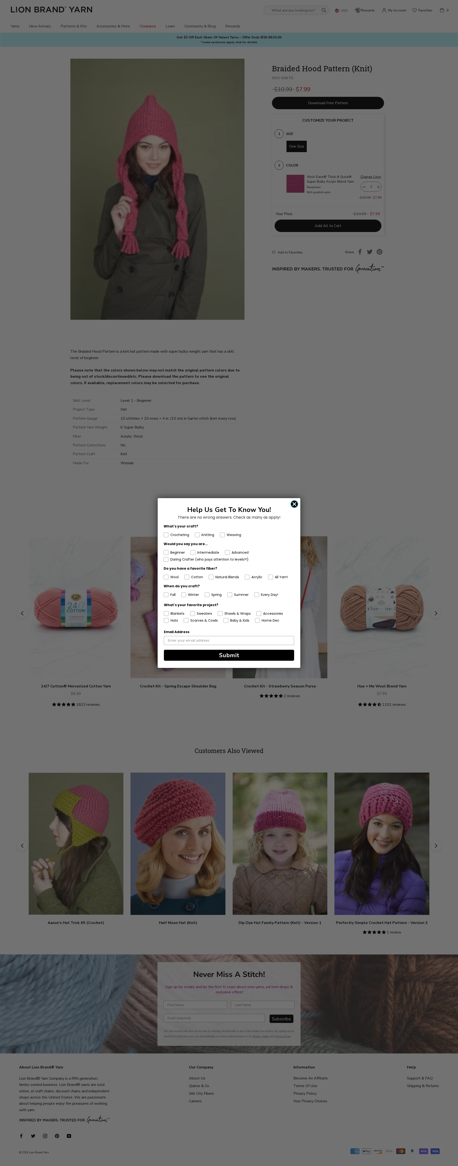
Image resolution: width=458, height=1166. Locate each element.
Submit (229, 655)
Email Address (176, 631)
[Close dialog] (294, 504)
